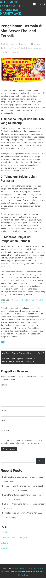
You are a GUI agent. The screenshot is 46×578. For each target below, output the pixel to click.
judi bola (4, 532)
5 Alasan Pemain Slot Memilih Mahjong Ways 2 (23, 353)
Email (4, 420)
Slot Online (7, 48)
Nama (4, 410)
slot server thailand (32, 48)
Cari (2, 456)
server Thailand (20, 48)
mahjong (4, 543)
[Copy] (2, 342)
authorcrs (24, 44)
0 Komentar (38, 44)
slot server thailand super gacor (14, 537)
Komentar (5, 385)
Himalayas (18, 572)
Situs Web (5, 430)
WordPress (24, 575)
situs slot (4, 548)
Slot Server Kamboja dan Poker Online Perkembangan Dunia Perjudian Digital (19, 360)
